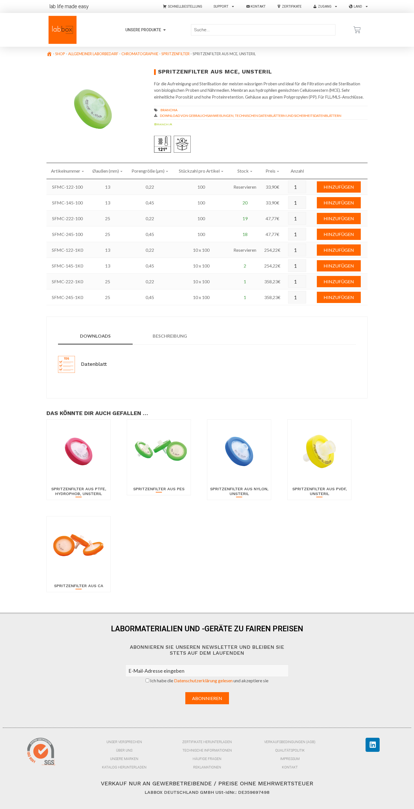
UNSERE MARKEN (124, 759)
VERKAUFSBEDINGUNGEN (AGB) (289, 742)
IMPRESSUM (290, 759)
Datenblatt (93, 364)
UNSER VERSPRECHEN (124, 742)
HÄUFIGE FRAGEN (207, 759)
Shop (60, 54)
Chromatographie (139, 54)
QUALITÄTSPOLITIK (290, 750)
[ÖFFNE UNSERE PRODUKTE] (164, 30)
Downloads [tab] (95, 335)
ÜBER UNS (124, 750)
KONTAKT (290, 767)
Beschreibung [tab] (170, 335)
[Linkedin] (373, 745)
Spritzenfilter (175, 54)
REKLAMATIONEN (207, 767)
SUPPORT (220, 6)
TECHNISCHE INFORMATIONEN (207, 750)
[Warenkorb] (357, 30)
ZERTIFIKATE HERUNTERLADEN (207, 742)
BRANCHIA (169, 110)
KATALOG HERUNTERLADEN (124, 767)
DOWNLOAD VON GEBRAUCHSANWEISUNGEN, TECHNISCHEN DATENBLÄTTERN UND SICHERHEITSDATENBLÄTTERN (250, 115)
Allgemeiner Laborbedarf (93, 54)
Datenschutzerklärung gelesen (203, 680)
